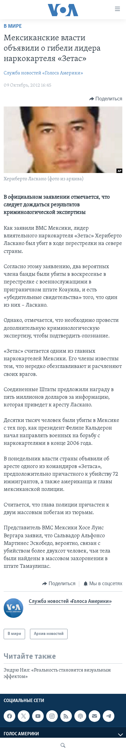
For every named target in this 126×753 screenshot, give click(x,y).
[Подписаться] (94, 716)
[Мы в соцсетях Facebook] (9, 716)
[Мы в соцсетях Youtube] (38, 716)
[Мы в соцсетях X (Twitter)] (23, 716)
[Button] (106, 99)
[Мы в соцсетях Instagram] (52, 716)
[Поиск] (63, 745)
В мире (13, 26)
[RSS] (66, 716)
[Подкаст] (80, 716)
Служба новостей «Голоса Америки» (43, 73)
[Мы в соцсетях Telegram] (108, 716)
